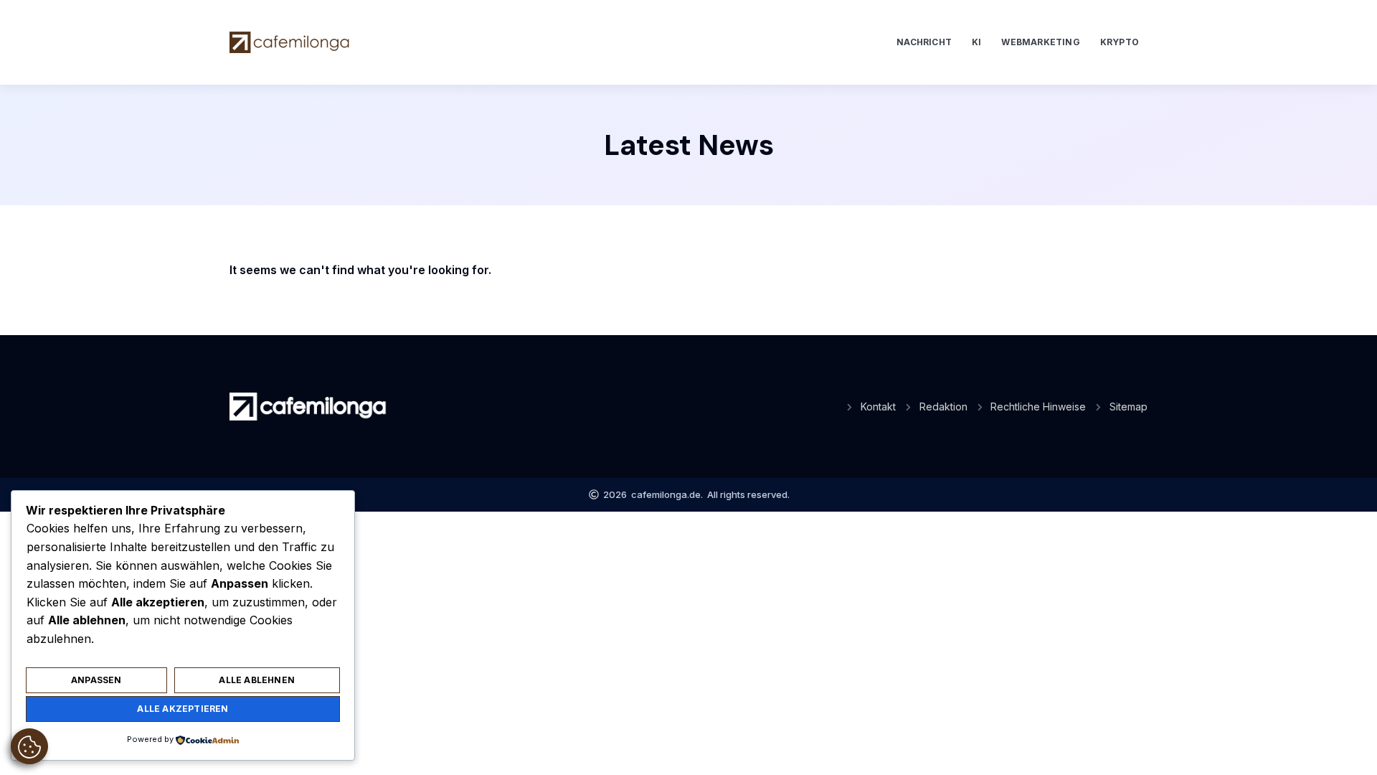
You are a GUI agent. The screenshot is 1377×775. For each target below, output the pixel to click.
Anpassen (96, 680)
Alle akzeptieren (182, 708)
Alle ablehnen (257, 680)
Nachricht (924, 42)
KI (976, 42)
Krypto (1119, 42)
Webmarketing (1040, 42)
